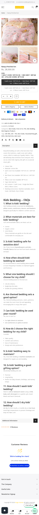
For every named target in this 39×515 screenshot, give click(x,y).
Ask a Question (20, 119)
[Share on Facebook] (2, 140)
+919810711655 (10, 2)
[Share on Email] (20, 140)
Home (3, 13)
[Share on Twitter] (6, 140)
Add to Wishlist (29, 107)
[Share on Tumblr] (13, 140)
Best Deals (12, 129)
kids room (18, 136)
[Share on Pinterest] (9, 140)
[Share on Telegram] (17, 140)
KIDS (3, 136)
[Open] (4, 510)
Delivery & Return (7, 119)
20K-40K (7, 134)
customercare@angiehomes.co (26, 2)
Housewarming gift (31, 134)
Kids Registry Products (8, 131)
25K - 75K (14, 134)
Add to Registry (10, 107)
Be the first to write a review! (19, 465)
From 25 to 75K (21, 129)
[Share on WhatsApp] (24, 140)
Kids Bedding (31, 129)
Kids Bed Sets (9, 136)
